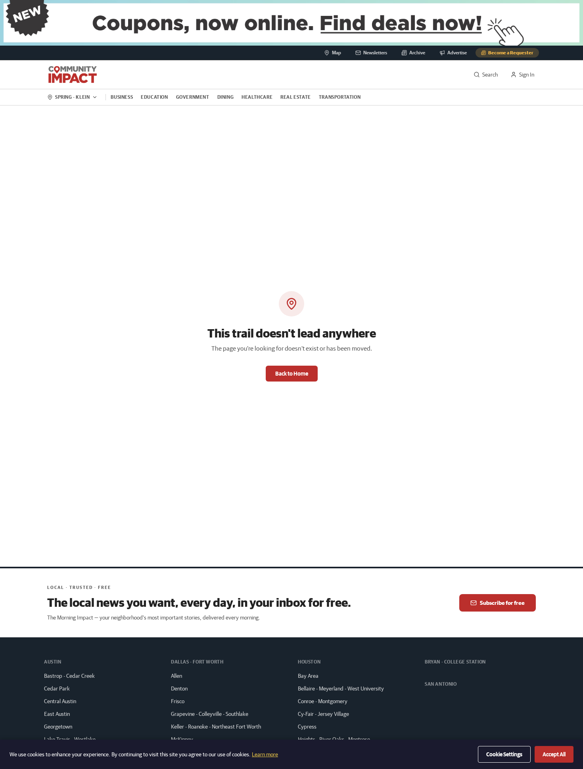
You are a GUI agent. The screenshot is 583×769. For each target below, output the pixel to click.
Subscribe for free (502, 603)
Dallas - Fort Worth (197, 661)
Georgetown (58, 726)
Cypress (307, 726)
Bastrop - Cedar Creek (69, 676)
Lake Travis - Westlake (70, 739)
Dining (225, 97)
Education (154, 97)
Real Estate (295, 97)
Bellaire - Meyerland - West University (341, 688)
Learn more (265, 754)
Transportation (340, 97)
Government (192, 97)
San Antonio (441, 684)
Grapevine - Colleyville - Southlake (209, 714)
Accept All (554, 754)
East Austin (57, 714)
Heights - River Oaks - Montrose (334, 739)
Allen (176, 676)
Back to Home (291, 373)
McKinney (182, 739)
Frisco (177, 701)
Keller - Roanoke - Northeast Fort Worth (216, 726)
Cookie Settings (504, 754)
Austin (52, 661)
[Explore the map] (291, 23)
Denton (179, 688)
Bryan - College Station (455, 661)
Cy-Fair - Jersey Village (323, 714)
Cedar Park (57, 688)
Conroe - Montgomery (322, 701)
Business (122, 97)
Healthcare (257, 97)
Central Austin (60, 701)
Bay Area (308, 676)
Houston (309, 661)
